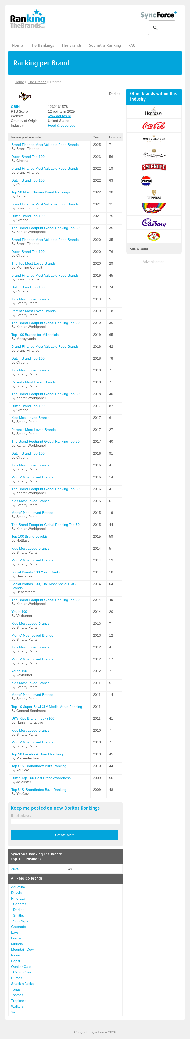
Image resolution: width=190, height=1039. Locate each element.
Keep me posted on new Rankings (55, 808)
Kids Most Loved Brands (30, 299)
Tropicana (19, 1001)
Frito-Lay (18, 898)
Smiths (18, 915)
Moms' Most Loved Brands (32, 477)
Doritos (18, 910)
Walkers (17, 1006)
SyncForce (19, 854)
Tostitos (17, 995)
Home (17, 45)
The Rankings (42, 45)
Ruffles (16, 978)
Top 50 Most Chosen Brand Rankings (40, 192)
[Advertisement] (154, 289)
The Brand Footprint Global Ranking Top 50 (45, 228)
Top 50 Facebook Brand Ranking (37, 754)
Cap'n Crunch (24, 972)
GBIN (15, 107)
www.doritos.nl (59, 116)
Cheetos (19, 904)
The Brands (72, 45)
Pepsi (15, 961)
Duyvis (16, 893)
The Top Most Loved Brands (33, 263)
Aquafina (18, 887)
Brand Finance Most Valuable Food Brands (45, 145)
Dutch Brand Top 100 (28, 157)
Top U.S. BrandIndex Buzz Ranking (38, 766)
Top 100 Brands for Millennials (35, 335)
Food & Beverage (61, 125)
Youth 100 (19, 612)
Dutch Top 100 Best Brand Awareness (41, 778)
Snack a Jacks (22, 984)
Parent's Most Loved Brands (33, 311)
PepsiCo (23, 878)
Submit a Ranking (105, 45)
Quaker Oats (21, 967)
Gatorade (18, 927)
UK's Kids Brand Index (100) (33, 718)
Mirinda (17, 944)
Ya (13, 1012)
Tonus (16, 989)
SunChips (20, 921)
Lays (15, 932)
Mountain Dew (22, 949)
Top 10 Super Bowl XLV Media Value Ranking (46, 707)
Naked (16, 955)
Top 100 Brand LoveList (29, 536)
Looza (16, 938)
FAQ (131, 45)
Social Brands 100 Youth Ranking (37, 572)
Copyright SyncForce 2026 (95, 1032)
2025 (15, 869)
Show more (139, 249)
